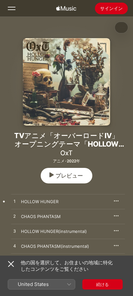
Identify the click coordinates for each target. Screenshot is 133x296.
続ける (102, 284)
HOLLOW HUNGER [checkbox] (39, 201)
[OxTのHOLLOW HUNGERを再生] (14, 201)
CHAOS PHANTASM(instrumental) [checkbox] (55, 246)
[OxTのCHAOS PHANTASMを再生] (14, 216)
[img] (66, 8)
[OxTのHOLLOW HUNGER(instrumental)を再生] (14, 231)
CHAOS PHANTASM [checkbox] (41, 216)
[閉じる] (11, 264)
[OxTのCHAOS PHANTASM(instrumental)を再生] (14, 246)
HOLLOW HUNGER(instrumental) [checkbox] (54, 231)
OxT (66, 153)
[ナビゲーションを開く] (12, 8)
